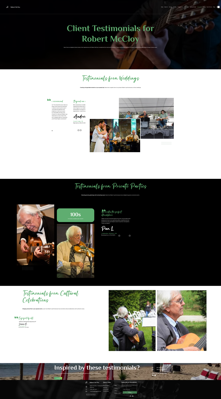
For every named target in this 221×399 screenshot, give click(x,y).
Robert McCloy (15, 7)
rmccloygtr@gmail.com (161, 369)
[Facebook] (153, 375)
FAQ (115, 390)
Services (105, 387)
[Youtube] (155, 375)
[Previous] (119, 236)
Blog (116, 385)
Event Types (106, 389)
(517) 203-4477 (159, 367)
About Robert (106, 385)
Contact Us (117, 388)
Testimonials (106, 391)
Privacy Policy (118, 393)
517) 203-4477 (94, 389)
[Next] (130, 236)
